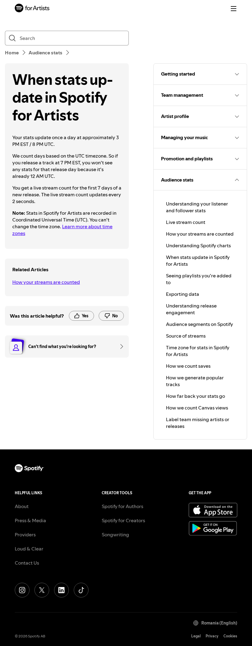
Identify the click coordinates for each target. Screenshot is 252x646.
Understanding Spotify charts (198, 245)
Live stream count (185, 222)
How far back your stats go (195, 396)
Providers (25, 534)
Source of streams (186, 335)
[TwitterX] (41, 590)
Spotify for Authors (122, 506)
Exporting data (182, 294)
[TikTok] (81, 590)
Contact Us (27, 562)
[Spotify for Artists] (32, 9)
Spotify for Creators (123, 520)
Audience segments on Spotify (199, 324)
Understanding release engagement (191, 309)
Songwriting (115, 534)
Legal (196, 636)
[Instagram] (22, 590)
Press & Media (30, 520)
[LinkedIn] (61, 590)
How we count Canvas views (197, 407)
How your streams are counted (46, 282)
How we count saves (188, 365)
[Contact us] (119, 346)
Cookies (230, 636)
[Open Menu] (233, 8)
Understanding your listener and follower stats (197, 207)
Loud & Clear (29, 548)
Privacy (212, 636)
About (22, 506)
